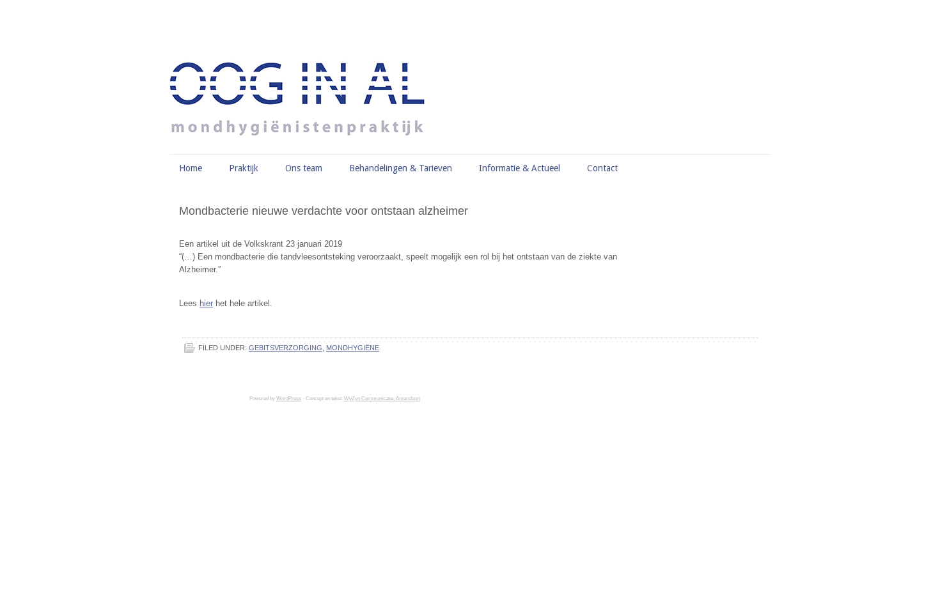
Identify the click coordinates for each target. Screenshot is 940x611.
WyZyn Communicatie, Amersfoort (382, 398)
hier (206, 303)
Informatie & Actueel (519, 168)
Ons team (303, 168)
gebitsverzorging (285, 348)
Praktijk (243, 168)
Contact (602, 168)
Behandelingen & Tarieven (400, 168)
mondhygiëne (352, 348)
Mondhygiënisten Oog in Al (476, 67)
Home (190, 168)
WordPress (288, 398)
